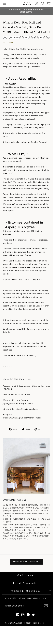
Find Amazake (25, 583)
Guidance (25, 575)
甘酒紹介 (26, 37)
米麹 (33, 37)
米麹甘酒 (41, 37)
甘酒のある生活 (15, 37)
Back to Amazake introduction (25, 562)
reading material (26, 590)
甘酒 (5, 37)
